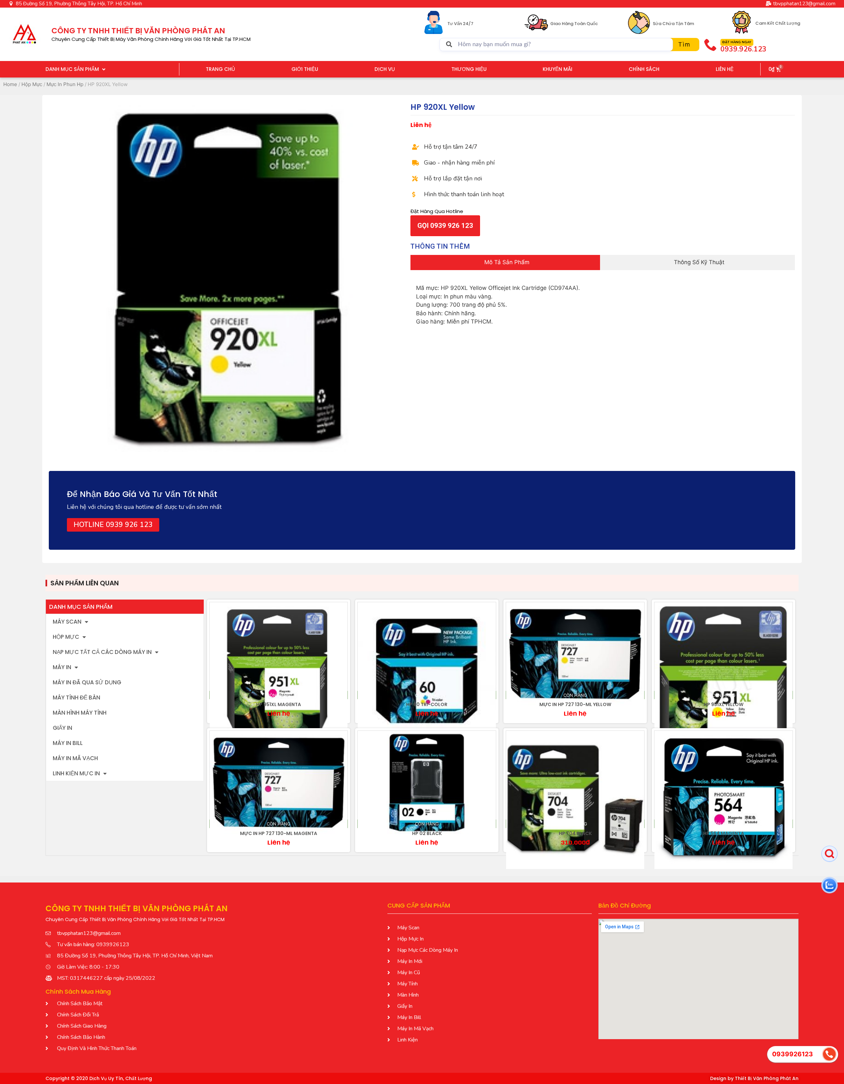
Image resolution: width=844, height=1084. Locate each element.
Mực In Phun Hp (64, 84)
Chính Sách (644, 69)
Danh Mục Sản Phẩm (72, 69)
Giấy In (62, 728)
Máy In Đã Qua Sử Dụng (87, 682)
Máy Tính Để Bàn (76, 697)
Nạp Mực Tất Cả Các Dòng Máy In (102, 652)
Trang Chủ (220, 69)
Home (10, 84)
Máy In (62, 667)
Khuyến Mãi (557, 69)
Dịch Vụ (385, 69)
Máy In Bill (68, 743)
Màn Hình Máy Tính (79, 713)
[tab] (505, 262)
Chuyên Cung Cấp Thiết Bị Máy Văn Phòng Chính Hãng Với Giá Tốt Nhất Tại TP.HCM (151, 39)
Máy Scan (67, 622)
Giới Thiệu (304, 69)
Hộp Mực (31, 84)
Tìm (684, 44)
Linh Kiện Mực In (76, 773)
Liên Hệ (725, 69)
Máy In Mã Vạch (75, 758)
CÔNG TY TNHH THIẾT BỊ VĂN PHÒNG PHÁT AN (138, 30)
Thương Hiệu (469, 69)
